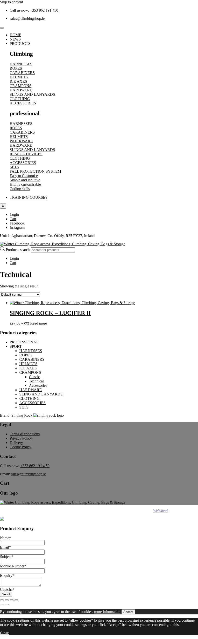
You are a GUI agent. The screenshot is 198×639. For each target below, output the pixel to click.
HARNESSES (30, 351)
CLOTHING (29, 398)
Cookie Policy (20, 447)
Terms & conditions (25, 434)
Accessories (38, 385)
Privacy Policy (21, 438)
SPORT (16, 346)
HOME (15, 35)
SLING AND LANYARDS (41, 394)
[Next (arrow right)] (7, 604)
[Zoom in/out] (2, 600)
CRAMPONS (30, 372)
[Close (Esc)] (16, 600)
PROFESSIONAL (24, 342)
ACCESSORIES (32, 403)
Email (5, 547)
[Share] (12, 600)
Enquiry (7, 575)
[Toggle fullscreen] (7, 600)
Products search (18, 250)
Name (5, 538)
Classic (34, 377)
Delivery (16, 443)
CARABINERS (31, 359)
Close (4, 633)
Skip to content (11, 2)
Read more (38, 323)
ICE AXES (28, 368)
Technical (36, 381)
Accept (128, 612)
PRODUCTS (20, 43)
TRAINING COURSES (29, 197)
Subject (6, 557)
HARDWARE (30, 390)
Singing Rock (21, 415)
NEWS (15, 39)
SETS (23, 407)
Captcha (7, 589)
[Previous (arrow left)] (2, 604)
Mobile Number (13, 566)
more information (107, 612)
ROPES (25, 355)
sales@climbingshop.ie (28, 474)
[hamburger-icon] (2, 28)
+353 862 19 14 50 (35, 466)
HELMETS (28, 364)
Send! (6, 594)
